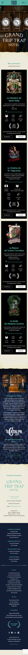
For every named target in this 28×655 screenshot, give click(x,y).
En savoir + (7, 136)
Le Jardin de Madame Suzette (14, 588)
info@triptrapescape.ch (15, 506)
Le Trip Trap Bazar (14, 557)
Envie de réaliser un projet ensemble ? (14, 617)
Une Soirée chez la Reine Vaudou (14, 590)
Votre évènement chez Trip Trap (14, 615)
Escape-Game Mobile (14, 613)
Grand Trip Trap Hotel (14, 541)
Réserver (20, 136)
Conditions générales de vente (14, 639)
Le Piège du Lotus (14, 579)
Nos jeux (14, 570)
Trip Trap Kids (14, 592)
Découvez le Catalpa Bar (14, 455)
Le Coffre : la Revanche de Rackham (14, 584)
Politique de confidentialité (14, 641)
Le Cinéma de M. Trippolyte (14, 581)
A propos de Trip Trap (14, 637)
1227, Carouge (14, 498)
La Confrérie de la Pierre (14, 573)
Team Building (14, 610)
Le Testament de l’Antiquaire (14, 577)
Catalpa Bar (14, 606)
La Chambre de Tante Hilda (14, 582)
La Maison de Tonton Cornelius (14, 586)
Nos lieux (14, 597)
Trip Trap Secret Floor (14, 549)
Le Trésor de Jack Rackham (14, 575)
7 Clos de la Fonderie (14, 496)
